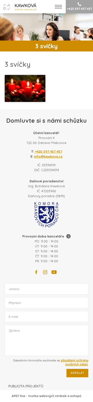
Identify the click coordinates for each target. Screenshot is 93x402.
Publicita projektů (25, 386)
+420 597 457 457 (79, 9)
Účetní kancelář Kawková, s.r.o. (18, 6)
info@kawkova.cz (48, 156)
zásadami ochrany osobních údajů (74, 362)
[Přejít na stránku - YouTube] (54, 272)
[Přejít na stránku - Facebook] (36, 272)
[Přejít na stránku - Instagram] (45, 272)
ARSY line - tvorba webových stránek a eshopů (46, 396)
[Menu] (58, 6)
